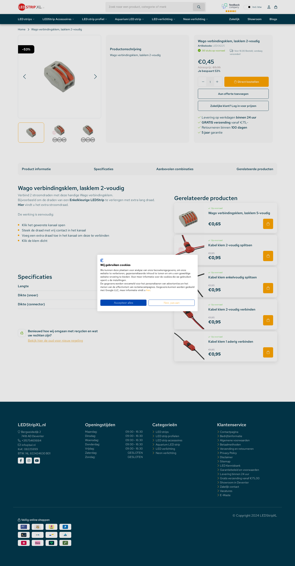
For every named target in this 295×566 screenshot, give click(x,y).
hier (148, 290)
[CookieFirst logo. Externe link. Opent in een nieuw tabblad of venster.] (101, 260)
